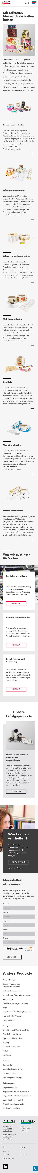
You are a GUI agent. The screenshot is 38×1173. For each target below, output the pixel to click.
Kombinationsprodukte (11, 1108)
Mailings (6, 1042)
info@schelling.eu (7, 1139)
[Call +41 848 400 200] (26, 3)
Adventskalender (9, 1020)
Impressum (6, 1151)
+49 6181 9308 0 (7, 1137)
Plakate (6, 1051)
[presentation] (5, 801)
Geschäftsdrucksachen (11, 1047)
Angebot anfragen (15, 868)
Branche (6, 938)
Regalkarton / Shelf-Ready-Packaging (17, 1012)
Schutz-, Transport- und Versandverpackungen (11, 985)
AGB (4, 1147)
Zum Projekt (16, 791)
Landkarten (7, 1055)
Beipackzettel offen (10, 1087)
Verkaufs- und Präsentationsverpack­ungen (18, 995)
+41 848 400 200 (7, 1128)
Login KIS (23, 1147)
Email (5, 929)
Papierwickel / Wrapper (12, 1016)
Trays (5, 1007)
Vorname (6, 912)
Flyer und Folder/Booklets (12, 1038)
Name (6, 921)
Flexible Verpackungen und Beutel (15, 1003)
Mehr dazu (16, 603)
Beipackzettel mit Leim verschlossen (16, 1091)
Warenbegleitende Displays (13, 1069)
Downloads (23, 1154)
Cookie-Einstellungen (8, 1158)
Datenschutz (6, 1154)
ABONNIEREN (12, 957)
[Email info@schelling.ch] (29, 3)
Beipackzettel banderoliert (13, 1100)
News (22, 1151)
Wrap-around (8, 999)
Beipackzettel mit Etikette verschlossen (17, 1096)
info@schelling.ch (7, 1131)
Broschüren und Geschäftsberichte (16, 1030)
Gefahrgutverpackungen (12, 991)
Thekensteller (8, 1065)
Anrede (6, 904)
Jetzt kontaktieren (18, 862)
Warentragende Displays (12, 1077)
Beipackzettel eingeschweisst (14, 1104)
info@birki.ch (24, 1130)
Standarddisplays (9, 1073)
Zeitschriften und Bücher (12, 1034)
